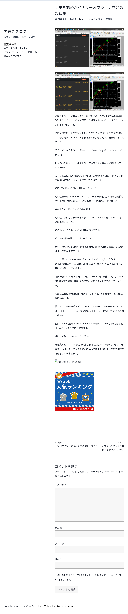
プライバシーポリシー (15, 52)
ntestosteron (85, 19)
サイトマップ (25, 48)
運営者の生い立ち (13, 56)
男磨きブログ (15, 31)
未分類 (109, 19)
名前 (58, 527)
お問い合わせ (10, 48)
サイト (58, 559)
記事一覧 (32, 52)
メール (59, 543)
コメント (61, 484)
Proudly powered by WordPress (21, 605)
